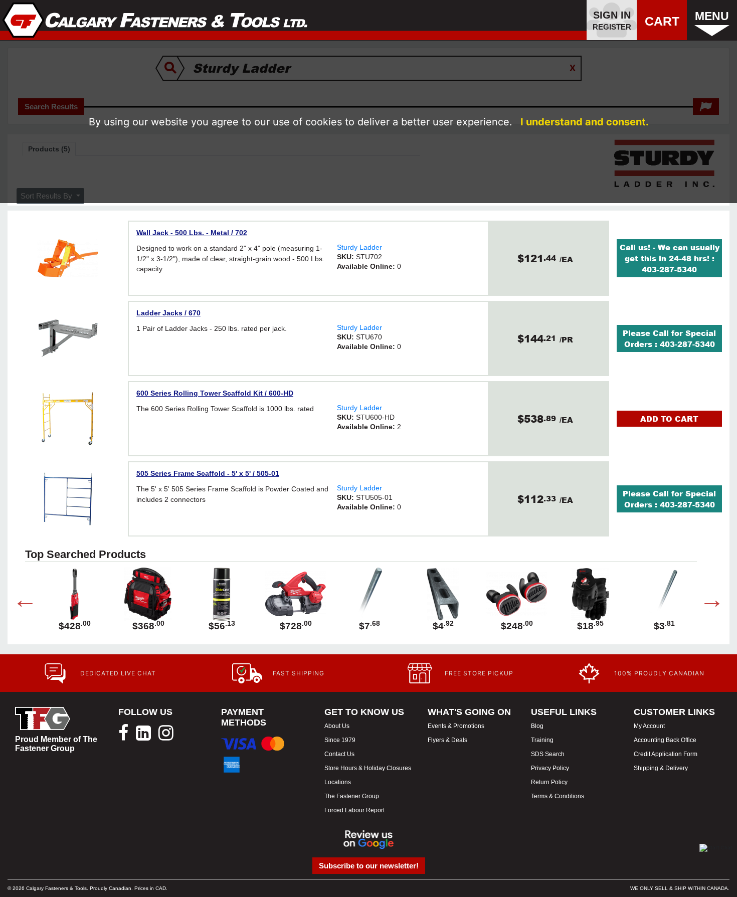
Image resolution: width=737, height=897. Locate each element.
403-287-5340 (669, 269)
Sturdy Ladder (359, 247)
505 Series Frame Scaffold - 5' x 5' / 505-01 (207, 473)
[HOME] (155, 20)
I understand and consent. (584, 122)
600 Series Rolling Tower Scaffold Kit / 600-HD (214, 393)
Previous (18, 602)
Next (704, 602)
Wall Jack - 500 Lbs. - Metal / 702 (191, 233)
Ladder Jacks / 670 (168, 313)
